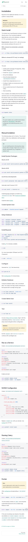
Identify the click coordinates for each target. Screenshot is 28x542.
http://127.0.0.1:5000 (12, 318)
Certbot (4, 423)
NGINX (11, 200)
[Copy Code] (25, 53)
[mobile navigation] (25, 2)
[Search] (22, 2)
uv (5, 244)
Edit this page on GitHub (9, 526)
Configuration (7, 276)
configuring (7, 491)
